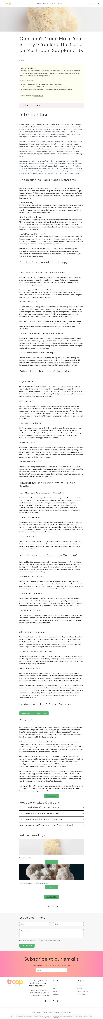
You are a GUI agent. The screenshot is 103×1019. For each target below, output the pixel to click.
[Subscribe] (65, 970)
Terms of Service (82, 991)
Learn (55, 991)
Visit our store (51, 796)
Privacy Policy (81, 994)
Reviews (80, 985)
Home (55, 985)
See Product (26, 713)
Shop (54, 988)
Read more (52, 862)
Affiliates (80, 988)
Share (23, 60)
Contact (55, 994)
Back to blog (52, 906)
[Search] (90, 3)
